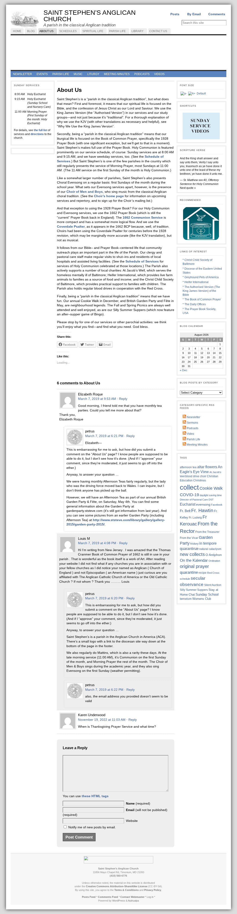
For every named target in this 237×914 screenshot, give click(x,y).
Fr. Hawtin (202, 510)
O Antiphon (214, 555)
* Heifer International (196, 282)
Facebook (216, 504)
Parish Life (193, 439)
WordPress (118, 900)
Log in (150, 897)
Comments (216, 14)
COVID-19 (189, 494)
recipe (202, 572)
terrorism (186, 598)
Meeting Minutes (197, 444)
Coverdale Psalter (71, 226)
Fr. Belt (185, 511)
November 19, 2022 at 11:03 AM (101, 719)
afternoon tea (188, 467)
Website (132, 821)
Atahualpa (133, 900)
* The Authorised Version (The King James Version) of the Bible (201, 290)
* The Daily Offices (194, 304)
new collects (192, 554)
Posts (174, 14)
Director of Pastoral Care (194, 499)
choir (203, 476)
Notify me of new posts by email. (92, 827)
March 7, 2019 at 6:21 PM (104, 436)
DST (211, 499)
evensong (203, 504)
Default (201, 93)
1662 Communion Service (143, 217)
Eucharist (187, 504)
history (194, 543)
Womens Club (201, 598)
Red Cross (213, 572)
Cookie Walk (211, 488)
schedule (185, 578)
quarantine (189, 572)
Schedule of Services (142, 261)
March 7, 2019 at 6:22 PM (104, 689)
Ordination (214, 560)
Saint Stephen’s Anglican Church (90, 16)
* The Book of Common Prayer (202, 299)
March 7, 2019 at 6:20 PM (104, 598)
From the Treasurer (207, 531)
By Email (194, 14)
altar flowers (207, 467)
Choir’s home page (109, 196)
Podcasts (192, 428)
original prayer (194, 566)
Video (190, 433)
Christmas (199, 480)
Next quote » (188, 188)
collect (189, 487)
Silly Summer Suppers (194, 589)
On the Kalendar (194, 560)
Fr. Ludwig (195, 517)
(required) (138, 803)
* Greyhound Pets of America (201, 277)
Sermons (192, 422)
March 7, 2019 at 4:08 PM (97, 543)
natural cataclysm (210, 549)
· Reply (122, 399)
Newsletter (193, 417)
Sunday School (207, 594)
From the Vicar (189, 537)
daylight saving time (211, 495)
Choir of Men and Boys (84, 191)
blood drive (192, 476)
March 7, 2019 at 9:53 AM (97, 399)
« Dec (183, 370)
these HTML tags (95, 796)
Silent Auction (212, 584)
